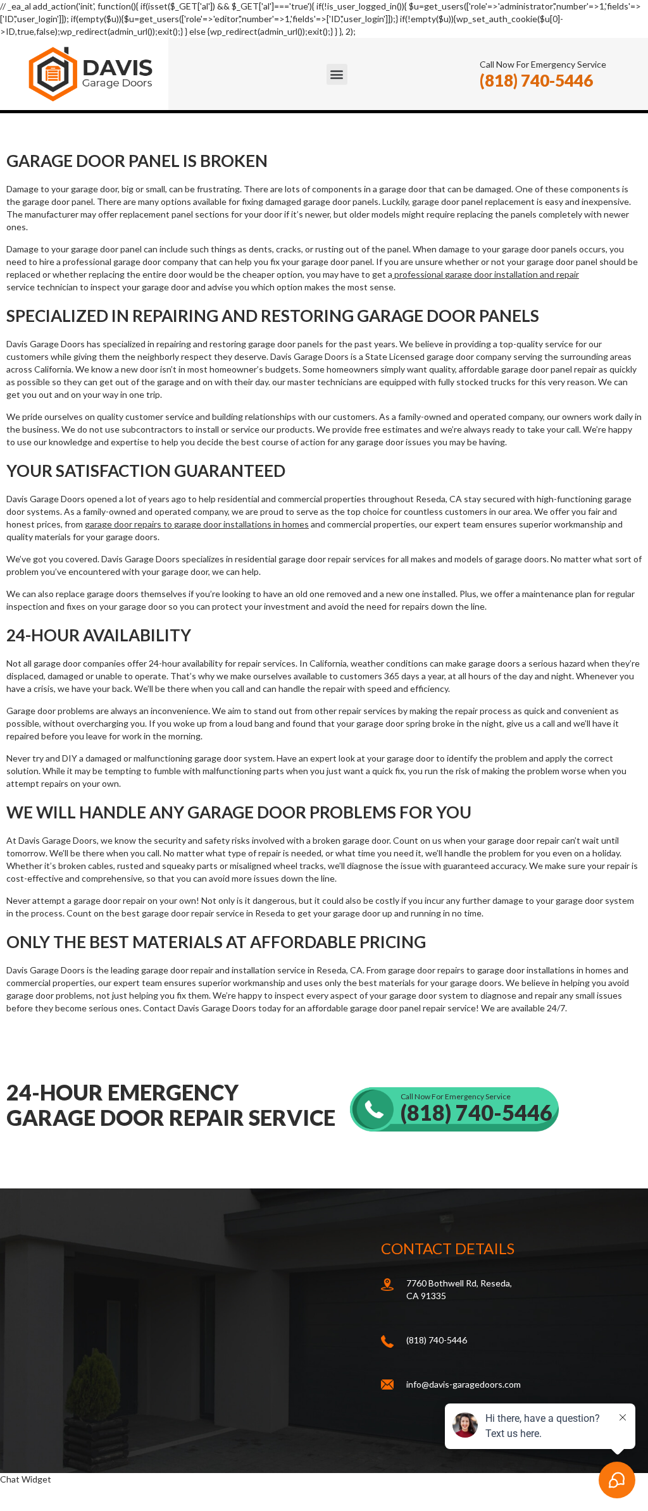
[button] (337, 74)
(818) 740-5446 (536, 80)
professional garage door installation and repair (485, 274)
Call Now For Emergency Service (476, 1108)
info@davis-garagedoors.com (463, 1384)
